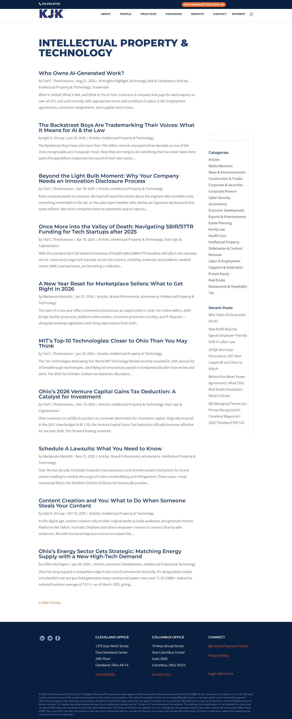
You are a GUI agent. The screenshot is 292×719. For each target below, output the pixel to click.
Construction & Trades (226, 178)
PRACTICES (148, 13)
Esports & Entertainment (227, 216)
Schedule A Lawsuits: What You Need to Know (100, 448)
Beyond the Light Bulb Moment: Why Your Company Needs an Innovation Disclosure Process (109, 178)
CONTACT (220, 13)
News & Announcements (227, 172)
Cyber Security (219, 197)
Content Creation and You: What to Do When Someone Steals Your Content (112, 503)
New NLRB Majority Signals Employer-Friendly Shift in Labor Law (228, 335)
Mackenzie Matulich (58, 296)
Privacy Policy (218, 655)
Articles (182, 81)
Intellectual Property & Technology (65, 87)
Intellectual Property (224, 242)
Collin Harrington (56, 564)
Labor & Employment (224, 261)
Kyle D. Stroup (53, 138)
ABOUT (106, 13)
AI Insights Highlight (113, 81)
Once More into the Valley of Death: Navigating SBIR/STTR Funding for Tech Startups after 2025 (116, 229)
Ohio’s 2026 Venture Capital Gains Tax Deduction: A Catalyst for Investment (107, 394)
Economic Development (124, 564)
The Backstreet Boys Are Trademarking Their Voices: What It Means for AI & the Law (116, 127)
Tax (211, 293)
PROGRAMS (174, 13)
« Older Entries (50, 602)
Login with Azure (220, 673)
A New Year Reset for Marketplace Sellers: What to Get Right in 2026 (111, 286)
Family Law (217, 229)
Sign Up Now (229, 113)
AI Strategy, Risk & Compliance (152, 81)
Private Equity (219, 274)
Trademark (100, 87)
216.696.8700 (105, 674)
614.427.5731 (161, 674)
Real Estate (217, 280)
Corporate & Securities (226, 185)
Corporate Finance (222, 191)
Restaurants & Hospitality (228, 286)
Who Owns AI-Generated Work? (81, 73)
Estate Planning (220, 223)
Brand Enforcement (124, 296)
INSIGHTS (197, 13)
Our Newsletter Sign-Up (204, 4)
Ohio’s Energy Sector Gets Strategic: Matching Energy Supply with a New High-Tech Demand (110, 554)
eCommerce (150, 296)
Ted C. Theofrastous (58, 81)
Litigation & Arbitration (226, 267)
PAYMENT (238, 13)
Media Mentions (221, 166)
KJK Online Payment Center (228, 646)
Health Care (217, 236)
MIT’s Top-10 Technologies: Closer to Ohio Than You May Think (113, 343)
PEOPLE (125, 13)
